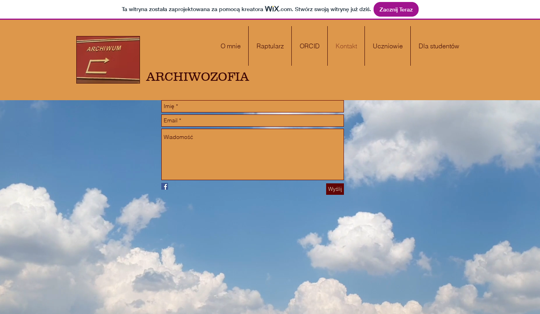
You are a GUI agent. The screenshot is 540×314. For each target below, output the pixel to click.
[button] (439, 46)
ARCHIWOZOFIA (197, 76)
